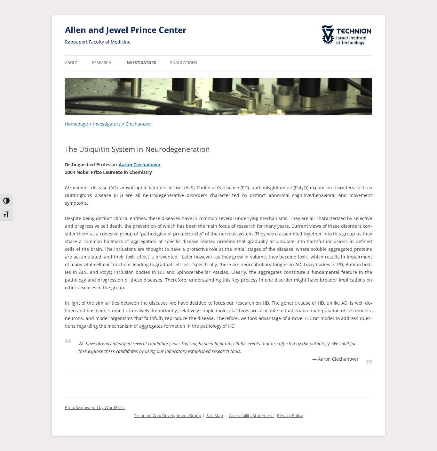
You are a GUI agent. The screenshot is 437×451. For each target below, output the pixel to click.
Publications (183, 62)
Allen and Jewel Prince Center (126, 30)
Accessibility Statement (251, 415)
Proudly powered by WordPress (95, 407)
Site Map (214, 415)
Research (101, 62)
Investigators (140, 62)
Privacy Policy (290, 415)
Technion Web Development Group (167, 415)
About (71, 62)
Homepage (76, 124)
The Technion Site (342, 25)
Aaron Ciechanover (140, 164)
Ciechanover (139, 124)
